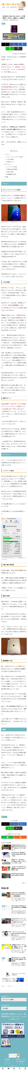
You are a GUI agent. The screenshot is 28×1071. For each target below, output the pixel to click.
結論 (7, 176)
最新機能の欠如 (11, 174)
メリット (8, 154)
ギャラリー (7, 1061)
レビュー (5, 816)
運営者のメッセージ (16, 1014)
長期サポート (11, 161)
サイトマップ (15, 1016)
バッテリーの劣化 (12, 167)
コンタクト (20, 1063)
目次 (11, 151)
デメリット (9, 164)
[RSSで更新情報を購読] (20, 837)
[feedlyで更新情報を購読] (7, 837)
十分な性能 (10, 159)
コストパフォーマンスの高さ (15, 156)
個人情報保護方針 (20, 1061)
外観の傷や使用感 (12, 169)
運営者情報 (5, 1014)
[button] (18, 48)
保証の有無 (10, 172)
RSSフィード (15, 1019)
